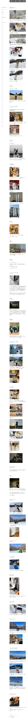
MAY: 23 (2, 80)
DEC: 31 (2, 54)
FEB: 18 (2, 118)
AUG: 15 (2, 25)
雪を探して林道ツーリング (13, 7)
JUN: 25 (2, 28)
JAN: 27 (2, 85)
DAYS (2, 20)
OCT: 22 (2, 91)
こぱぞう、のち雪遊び (12, 601)
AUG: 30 (2, 59)
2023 (2, 70)
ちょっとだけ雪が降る (12, 556)
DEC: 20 (2, 105)
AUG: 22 (2, 93)
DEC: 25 (2, 88)
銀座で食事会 (11, 319)
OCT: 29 (2, 108)
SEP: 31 (2, 41)
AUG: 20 (2, 76)
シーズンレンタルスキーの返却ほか (14, 106)
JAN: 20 (2, 102)
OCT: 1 (2, 122)
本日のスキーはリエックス (13, 499)
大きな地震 (11, 298)
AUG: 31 (2, 42)
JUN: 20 (2, 96)
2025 (2, 36)
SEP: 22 (2, 92)
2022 (2, 87)
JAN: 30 (2, 68)
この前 (10, 524)
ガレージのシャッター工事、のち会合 (14, 272)
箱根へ (10, 475)
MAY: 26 (2, 97)
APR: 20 (2, 81)
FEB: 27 (2, 50)
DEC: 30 (2, 37)
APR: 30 (2, 30)
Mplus (3, 9)
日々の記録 (11, 85)
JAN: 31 (2, 34)
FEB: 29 (2, 33)
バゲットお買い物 (12, 386)
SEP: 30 (2, 58)
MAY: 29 (2, 63)
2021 (2, 104)
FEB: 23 (2, 101)
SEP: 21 (2, 75)
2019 (2, 121)
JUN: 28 (2, 62)
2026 (2, 24)
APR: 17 (2, 115)
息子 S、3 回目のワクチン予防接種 (14, 341)
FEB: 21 (2, 84)
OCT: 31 (2, 57)
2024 (2, 53)
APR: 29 (2, 64)
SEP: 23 (2, 109)
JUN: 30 (2, 45)
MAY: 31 (2, 29)
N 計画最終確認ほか (12, 164)
